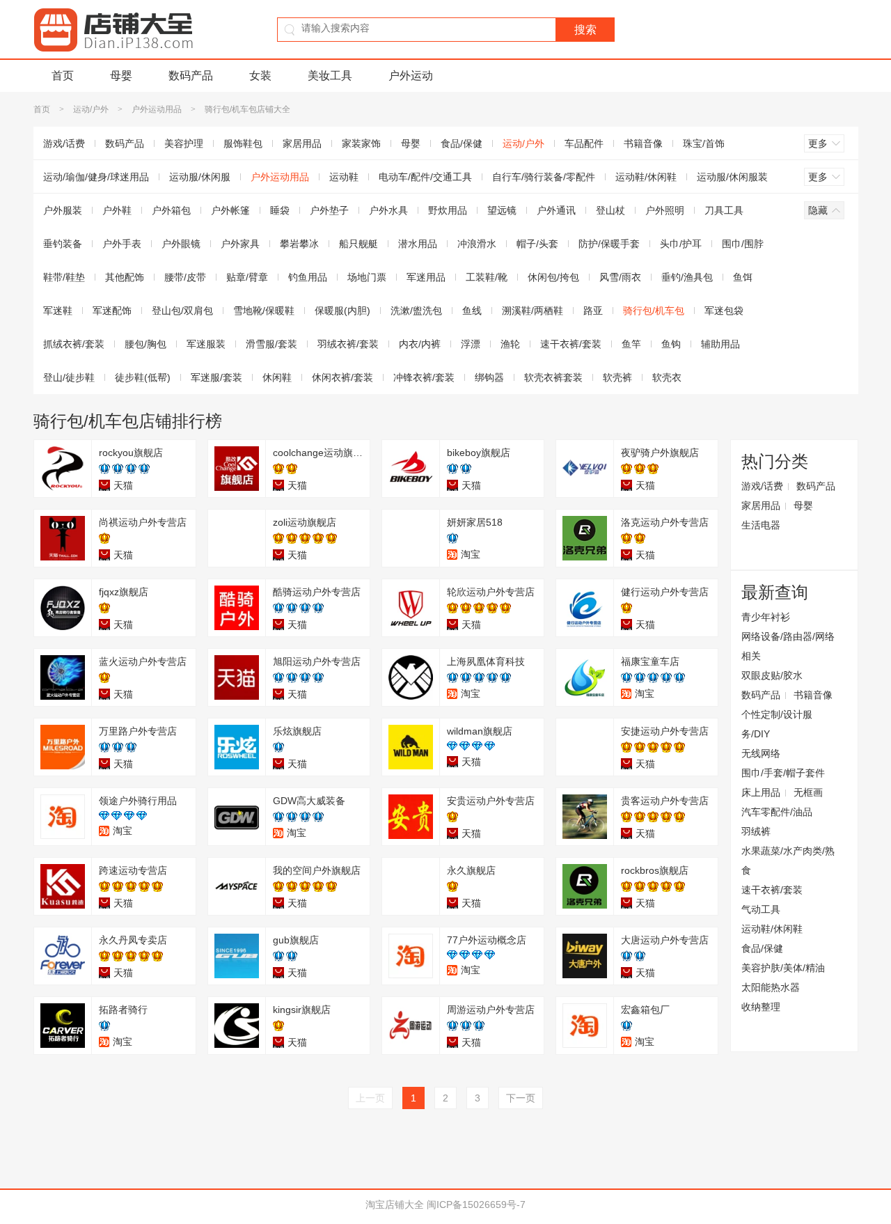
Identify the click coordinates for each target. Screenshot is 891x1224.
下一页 (520, 1098)
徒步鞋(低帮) (143, 377)
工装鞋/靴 (486, 277)
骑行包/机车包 (653, 310)
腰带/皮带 (185, 277)
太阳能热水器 (770, 987)
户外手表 (121, 243)
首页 (63, 75)
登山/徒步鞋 (69, 377)
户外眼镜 (180, 243)
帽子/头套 (537, 243)
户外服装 (62, 210)
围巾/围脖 (743, 243)
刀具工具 (723, 210)
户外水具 (388, 210)
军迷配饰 (112, 310)
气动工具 (760, 909)
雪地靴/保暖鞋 (263, 310)
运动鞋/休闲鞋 (646, 176)
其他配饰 (124, 277)
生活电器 (760, 525)
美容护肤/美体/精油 (783, 967)
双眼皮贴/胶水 (772, 675)
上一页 (370, 1098)
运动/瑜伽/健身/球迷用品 (96, 176)
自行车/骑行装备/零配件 (543, 176)
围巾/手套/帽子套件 (783, 772)
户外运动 (410, 75)
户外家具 (240, 243)
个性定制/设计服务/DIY (776, 724)
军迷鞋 (57, 310)
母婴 (121, 75)
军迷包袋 (723, 310)
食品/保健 (461, 143)
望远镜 (502, 210)
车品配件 (584, 143)
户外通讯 (556, 210)
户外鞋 (117, 210)
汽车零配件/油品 (776, 811)
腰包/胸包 (145, 344)
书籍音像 (643, 143)
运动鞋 (343, 176)
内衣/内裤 (420, 344)
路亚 (593, 310)
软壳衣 (666, 377)
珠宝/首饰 (704, 143)
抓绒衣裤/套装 (73, 344)
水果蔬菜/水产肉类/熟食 (788, 860)
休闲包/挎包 (553, 277)
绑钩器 (489, 377)
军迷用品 (426, 277)
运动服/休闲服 (199, 176)
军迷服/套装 (216, 377)
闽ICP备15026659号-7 (476, 1204)
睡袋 (280, 210)
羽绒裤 (756, 831)
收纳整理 (760, 1006)
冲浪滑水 (476, 243)
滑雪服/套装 (271, 344)
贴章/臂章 (247, 277)
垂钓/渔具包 (687, 277)
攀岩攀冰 (299, 243)
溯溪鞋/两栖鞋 (532, 310)
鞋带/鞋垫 (64, 277)
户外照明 (664, 210)
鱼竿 (631, 344)
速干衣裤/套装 (570, 344)
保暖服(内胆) (342, 310)
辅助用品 (720, 344)
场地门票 (366, 277)
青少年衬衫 (765, 616)
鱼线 (472, 310)
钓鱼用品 (307, 277)
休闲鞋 (277, 377)
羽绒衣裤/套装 (348, 344)
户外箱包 (171, 210)
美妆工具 (330, 75)
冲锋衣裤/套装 (424, 377)
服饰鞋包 (242, 143)
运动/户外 (91, 109)
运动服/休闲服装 (732, 176)
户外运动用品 (157, 109)
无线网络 (760, 753)
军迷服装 (206, 344)
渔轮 (510, 344)
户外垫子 (329, 210)
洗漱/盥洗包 (416, 310)
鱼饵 (742, 277)
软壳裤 (617, 377)
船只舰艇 (358, 243)
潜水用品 (417, 243)
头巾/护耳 (681, 243)
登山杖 (610, 210)
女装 (260, 75)
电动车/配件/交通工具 (425, 176)
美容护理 (183, 143)
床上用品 (760, 792)
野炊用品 (447, 210)
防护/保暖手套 (609, 243)
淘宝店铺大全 (394, 1204)
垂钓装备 (62, 243)
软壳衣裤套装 (553, 377)
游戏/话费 (64, 143)
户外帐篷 (230, 210)
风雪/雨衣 (620, 277)
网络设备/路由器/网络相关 (788, 646)
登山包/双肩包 (182, 310)
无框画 (808, 792)
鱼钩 (671, 344)
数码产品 (190, 75)
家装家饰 (361, 143)
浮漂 (470, 344)
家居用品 (302, 143)
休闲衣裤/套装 (342, 377)
